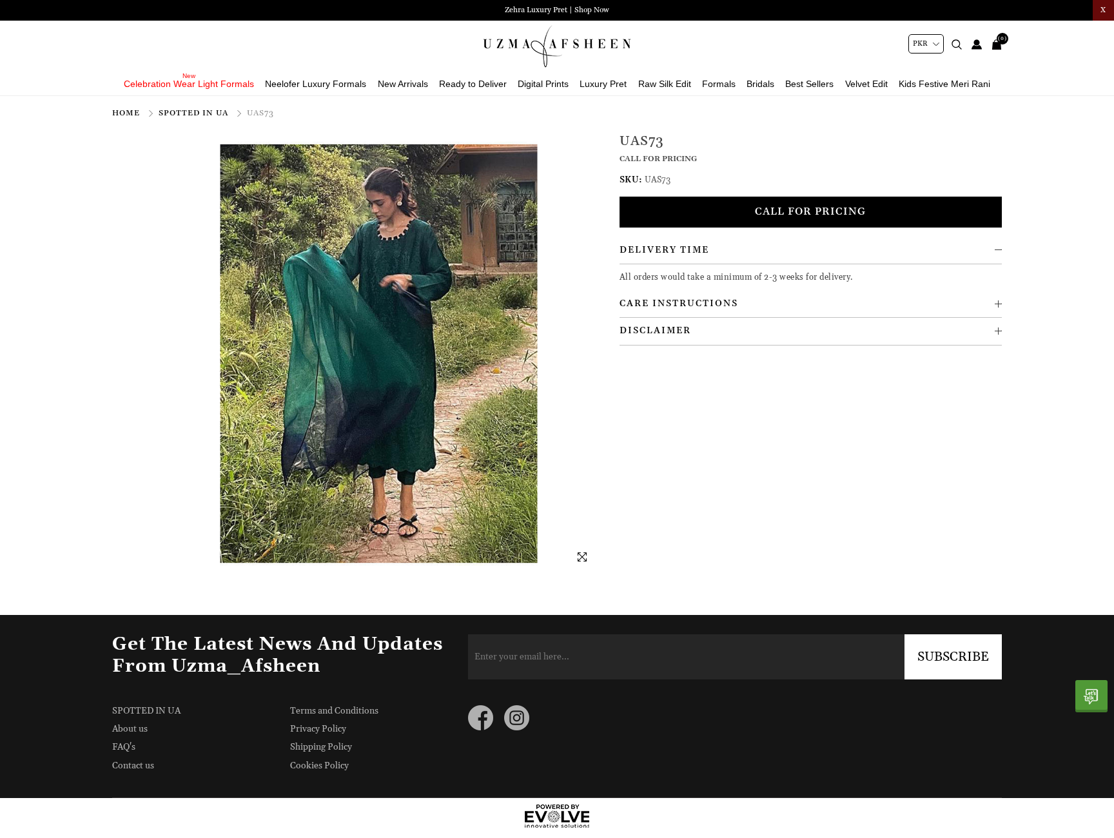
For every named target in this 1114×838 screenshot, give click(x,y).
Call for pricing (810, 211)
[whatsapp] (1091, 696)
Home (127, 113)
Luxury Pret (603, 84)
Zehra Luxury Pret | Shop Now (557, 10)
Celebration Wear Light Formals (189, 84)
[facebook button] (480, 717)
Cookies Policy (319, 766)
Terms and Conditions (334, 711)
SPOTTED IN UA (195, 113)
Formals (719, 84)
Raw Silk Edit (664, 84)
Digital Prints (543, 84)
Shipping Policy (321, 747)
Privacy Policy (318, 729)
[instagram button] (516, 717)
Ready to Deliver (473, 84)
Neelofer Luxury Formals (315, 84)
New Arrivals (403, 84)
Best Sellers (809, 84)
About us (130, 729)
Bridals (760, 84)
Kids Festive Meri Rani (944, 84)
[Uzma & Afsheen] (557, 46)
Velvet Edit (866, 84)
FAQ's (123, 747)
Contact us (133, 766)
